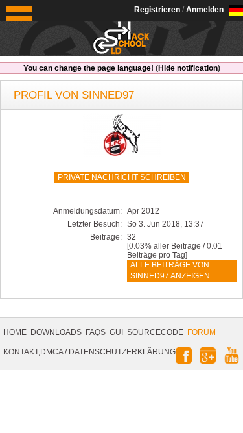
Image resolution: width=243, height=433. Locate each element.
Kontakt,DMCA (33, 351)
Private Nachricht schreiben (122, 177)
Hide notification (188, 68)
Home (15, 332)
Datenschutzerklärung (122, 351)
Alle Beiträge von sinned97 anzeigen (170, 270)
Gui (116, 332)
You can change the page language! (88, 68)
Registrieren (157, 9)
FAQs (96, 332)
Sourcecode (155, 332)
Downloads (56, 332)
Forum (201, 332)
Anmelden (205, 9)
